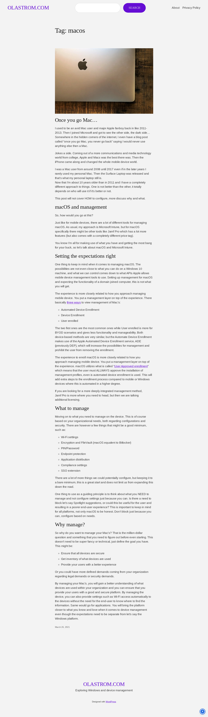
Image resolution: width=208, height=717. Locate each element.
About (175, 7)
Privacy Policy (191, 7)
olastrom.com (28, 8)
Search (134, 7)
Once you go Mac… (76, 120)
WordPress (111, 701)
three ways (74, 302)
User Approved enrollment (131, 366)
